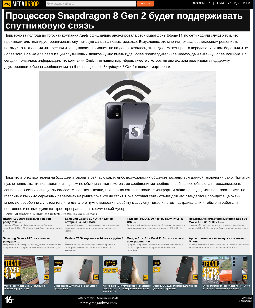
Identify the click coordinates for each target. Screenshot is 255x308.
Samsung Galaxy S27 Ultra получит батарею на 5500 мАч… (89, 220)
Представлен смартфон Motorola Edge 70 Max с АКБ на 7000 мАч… (218, 220)
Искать (145, 3)
